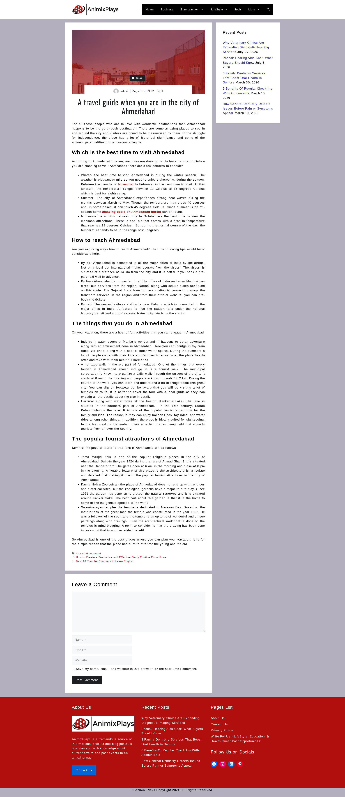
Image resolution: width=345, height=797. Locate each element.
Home (150, 9)
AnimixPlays (81, 739)
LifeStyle (217, 9)
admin (125, 91)
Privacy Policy (222, 730)
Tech (238, 9)
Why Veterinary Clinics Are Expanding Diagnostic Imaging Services (246, 47)
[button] (268, 9)
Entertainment (190, 9)
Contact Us (84, 770)
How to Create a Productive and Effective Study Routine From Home (121, 557)
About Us (218, 718)
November (126, 184)
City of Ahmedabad (88, 553)
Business (167, 9)
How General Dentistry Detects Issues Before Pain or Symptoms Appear (248, 108)
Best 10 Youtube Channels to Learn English (105, 561)
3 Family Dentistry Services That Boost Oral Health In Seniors (244, 78)
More (251, 9)
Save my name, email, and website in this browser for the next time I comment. (136, 669)
